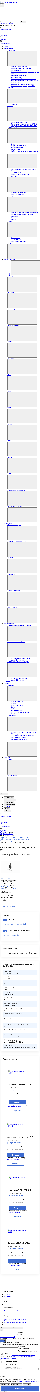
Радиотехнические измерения (21, 68)
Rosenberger (11, 309)
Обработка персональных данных (15, 1323)
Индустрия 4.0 (16, 149)
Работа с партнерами (14, 591)
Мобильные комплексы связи (21, 174)
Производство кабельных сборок (19, 625)
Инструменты (12, 741)
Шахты (13, 144)
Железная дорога (17, 239)
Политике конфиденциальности (28, 1381)
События (7, 757)
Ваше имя (21, 1346)
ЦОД (9, 243)
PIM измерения (16, 70)
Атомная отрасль (17, 147)
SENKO (9, 408)
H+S (8, 274)
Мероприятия (12, 776)
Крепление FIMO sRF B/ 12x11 (20, 1243)
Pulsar (9, 391)
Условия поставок (10, 1321)
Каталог (6, 47)
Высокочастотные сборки (16, 642)
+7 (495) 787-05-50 (6, 24)
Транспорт (10, 221)
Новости (10, 759)
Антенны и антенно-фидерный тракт (23, 732)
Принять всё (5, 1384)
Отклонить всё (16, 1384)
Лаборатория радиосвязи (16, 490)
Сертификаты (12, 607)
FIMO (9, 375)
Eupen (13, 707)
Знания (6, 683)
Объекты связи (16, 173)
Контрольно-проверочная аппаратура (24, 126)
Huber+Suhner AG (17, 702)
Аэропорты (15, 104)
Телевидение (15, 218)
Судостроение (12, 176)
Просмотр (7, 924)
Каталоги (10, 685)
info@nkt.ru (3, 832)
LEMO (9, 441)
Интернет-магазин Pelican (13, 1311)
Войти (3, 1340)
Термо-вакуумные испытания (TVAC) (24, 124)
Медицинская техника (19, 146)
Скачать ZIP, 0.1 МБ (10, 935)
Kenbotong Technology (14, 506)
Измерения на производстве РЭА (23, 86)
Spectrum (10, 292)
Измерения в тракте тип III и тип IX (23, 84)
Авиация (10, 88)
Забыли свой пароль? (7, 1337)
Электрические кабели (19, 739)
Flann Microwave (16, 710)
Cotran (9, 457)
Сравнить (17, 1111)
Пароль (19, 1335)
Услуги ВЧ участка (17, 660)
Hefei (9, 474)
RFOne (9, 424)
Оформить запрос (14, 1107)
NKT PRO (10, 276)
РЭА (8, 153)
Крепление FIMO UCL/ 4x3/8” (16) (20, 1137)
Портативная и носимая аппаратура (23, 169)
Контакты (7, 682)
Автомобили (15, 238)
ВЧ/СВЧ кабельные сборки (20, 658)
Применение (8, 48)
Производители (9, 259)
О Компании (8, 523)
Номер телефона (23, 1349)
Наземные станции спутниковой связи (24, 213)
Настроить (27, 1384)
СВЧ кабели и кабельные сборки (22, 736)
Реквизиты (11, 574)
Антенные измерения (18, 75)
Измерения (11, 50)
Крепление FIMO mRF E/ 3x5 (20, 1190)
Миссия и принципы (14, 525)
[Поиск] (2, 5)
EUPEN (9, 342)
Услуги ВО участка (17, 680)
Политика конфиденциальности (15, 1319)
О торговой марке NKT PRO (17, 541)
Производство (9, 624)
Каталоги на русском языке (20, 712)
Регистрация (17, 1328)
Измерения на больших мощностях (23, 79)
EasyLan (14, 714)
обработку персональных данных (23, 1355)
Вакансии (10, 558)
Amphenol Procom (13, 325)
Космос (10, 106)
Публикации (11, 716)
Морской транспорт (18, 194)
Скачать (19, 924)
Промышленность (13, 127)
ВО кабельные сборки (19, 678)
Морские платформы (18, 193)
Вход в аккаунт (6, 1328)
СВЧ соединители (17, 734)
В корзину (17, 1102)
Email (20, 1332)
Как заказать (20, 1388)
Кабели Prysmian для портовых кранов (24, 151)
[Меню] (0, 1)
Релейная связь (16, 171)
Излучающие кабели (18, 737)
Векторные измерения (19, 67)
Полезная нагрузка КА (19, 122)
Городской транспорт (18, 241)
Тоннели (14, 220)
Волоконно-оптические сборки (18, 662)
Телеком (10, 196)
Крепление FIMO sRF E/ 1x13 (20, 1084)
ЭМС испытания (16, 77)
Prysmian (10, 358)
